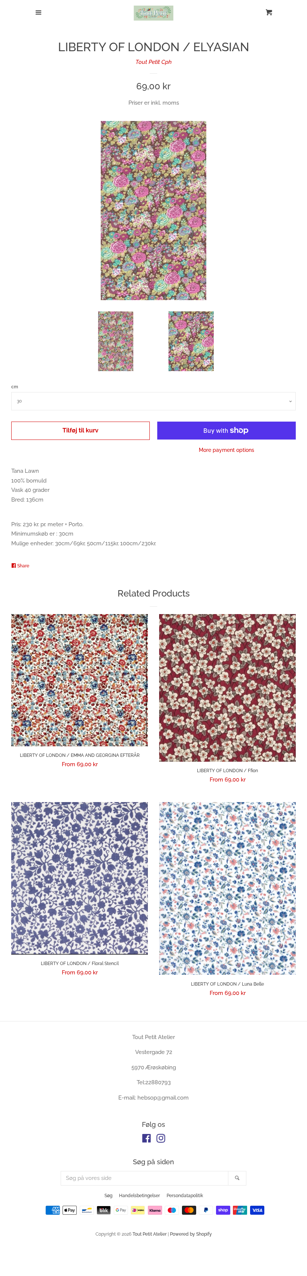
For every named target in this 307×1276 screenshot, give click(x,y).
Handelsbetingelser (139, 1195)
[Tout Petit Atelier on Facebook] (146, 1140)
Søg (108, 1195)
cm (14, 386)
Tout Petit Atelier (150, 1234)
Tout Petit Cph (154, 62)
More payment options (226, 450)
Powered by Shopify (191, 1234)
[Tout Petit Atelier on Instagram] (160, 1140)
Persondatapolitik (185, 1195)
